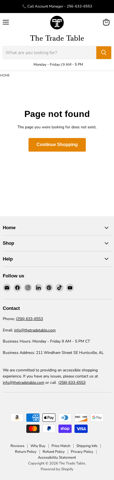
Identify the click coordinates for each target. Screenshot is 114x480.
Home (5, 75)
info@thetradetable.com (35, 330)
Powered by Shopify (57, 469)
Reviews (17, 445)
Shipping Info (86, 445)
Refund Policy (54, 451)
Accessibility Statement (57, 457)
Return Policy (26, 451)
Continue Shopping (57, 144)
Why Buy (37, 445)
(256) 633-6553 (29, 318)
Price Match (60, 445)
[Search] (103, 52)
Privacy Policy (82, 451)
